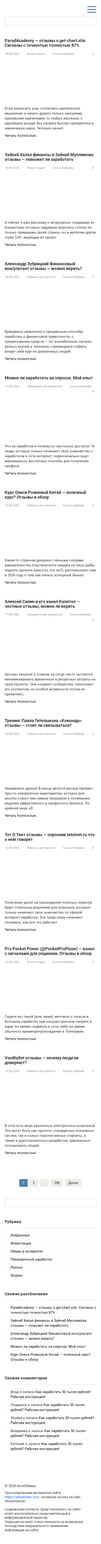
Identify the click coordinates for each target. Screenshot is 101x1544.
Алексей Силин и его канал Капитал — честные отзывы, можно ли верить (42, 604)
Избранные (20, 1235)
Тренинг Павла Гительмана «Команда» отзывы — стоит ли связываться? (43, 723)
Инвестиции (36, 54)
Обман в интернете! (41, 277)
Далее (73, 1183)
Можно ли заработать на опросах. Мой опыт (49, 377)
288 (57, 1183)
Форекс (17, 1275)
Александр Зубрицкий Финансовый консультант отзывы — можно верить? (43, 266)
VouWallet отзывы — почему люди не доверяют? (42, 1060)
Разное (17, 1267)
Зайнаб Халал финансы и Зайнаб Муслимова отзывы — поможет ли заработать (49, 157)
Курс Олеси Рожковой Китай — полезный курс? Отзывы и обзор (45, 495)
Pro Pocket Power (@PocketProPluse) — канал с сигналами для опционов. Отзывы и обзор (49, 951)
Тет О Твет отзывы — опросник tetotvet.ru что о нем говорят (50, 837)
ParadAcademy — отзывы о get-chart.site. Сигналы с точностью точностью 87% (45, 43)
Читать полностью (20, 135)
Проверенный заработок (44, 386)
